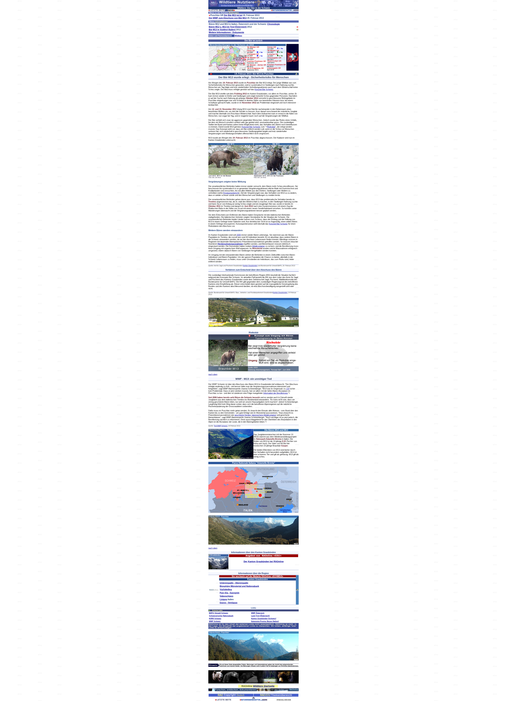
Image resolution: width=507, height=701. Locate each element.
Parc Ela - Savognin (229, 593)
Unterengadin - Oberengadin (234, 583)
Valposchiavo (226, 596)
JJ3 (287, 389)
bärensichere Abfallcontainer (264, 415)
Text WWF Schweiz (220, 426)
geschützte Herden (242, 415)
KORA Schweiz (215, 619)
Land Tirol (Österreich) (260, 616)
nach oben (212, 374)
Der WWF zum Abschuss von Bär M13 (228, 18)
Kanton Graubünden (250, 266)
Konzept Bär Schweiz (264, 89)
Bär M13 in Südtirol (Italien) (222, 30)
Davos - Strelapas (228, 603)
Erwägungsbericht (231, 193)
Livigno (223, 599)
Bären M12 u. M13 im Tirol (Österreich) (228, 27)
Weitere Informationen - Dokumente (226, 32)
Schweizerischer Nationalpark (221, 616)
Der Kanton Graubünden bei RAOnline (264, 561)
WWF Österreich (257, 613)
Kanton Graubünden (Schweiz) (263, 619)
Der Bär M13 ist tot (233, 15)
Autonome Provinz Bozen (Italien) (265, 621)
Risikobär (271, 127)
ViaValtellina (226, 589)
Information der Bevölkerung (275, 393)
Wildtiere (238, 36)
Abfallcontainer (258, 246)
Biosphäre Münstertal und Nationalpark (239, 586)
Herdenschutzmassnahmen (230, 244)
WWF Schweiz (215, 621)
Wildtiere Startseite (263, 686)
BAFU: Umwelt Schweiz (218, 613)
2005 (239, 235)
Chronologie (273, 24)
